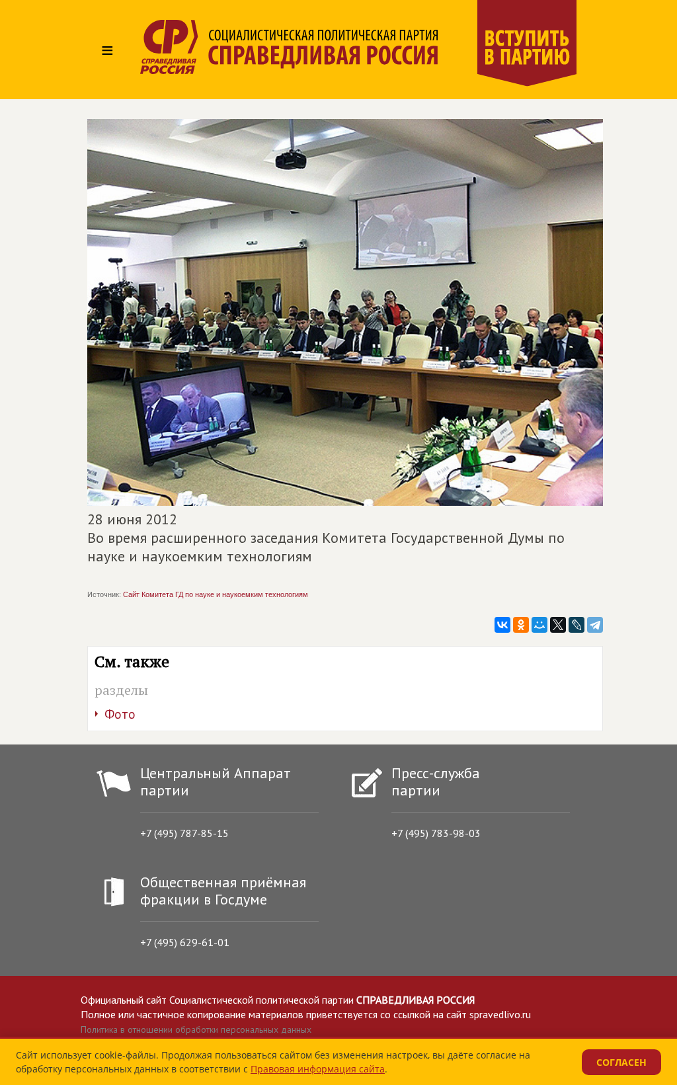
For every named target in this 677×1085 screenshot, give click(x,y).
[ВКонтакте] (502, 625)
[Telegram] (595, 625)
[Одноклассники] (521, 625)
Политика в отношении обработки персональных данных (196, 1029)
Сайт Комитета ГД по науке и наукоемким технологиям (215, 594)
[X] (558, 625)
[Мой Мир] (539, 625)
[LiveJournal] (576, 625)
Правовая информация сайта (318, 1069)
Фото (120, 714)
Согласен (621, 1062)
